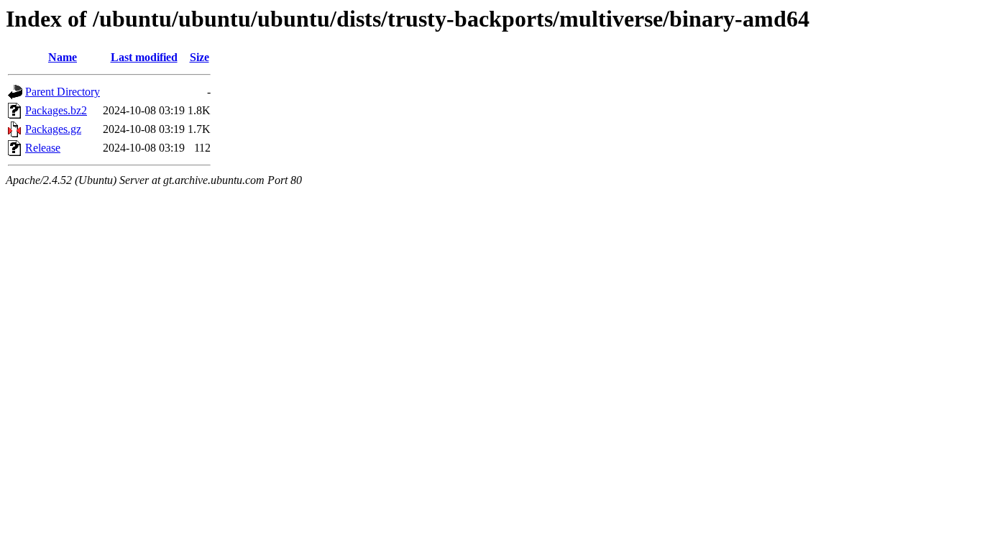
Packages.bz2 (56, 110)
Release (42, 148)
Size (199, 57)
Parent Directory (62, 92)
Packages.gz (53, 129)
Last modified (144, 57)
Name (62, 57)
